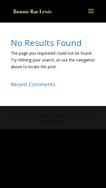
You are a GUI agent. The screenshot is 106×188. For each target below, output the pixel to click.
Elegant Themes (52, 115)
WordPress (53, 121)
